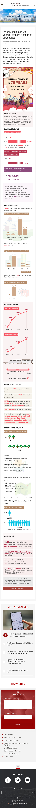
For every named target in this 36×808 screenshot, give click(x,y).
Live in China (8, 757)
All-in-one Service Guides (13, 737)
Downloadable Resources (13, 751)
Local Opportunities (11, 748)
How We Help (18, 684)
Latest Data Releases (11, 754)
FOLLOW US (18, 775)
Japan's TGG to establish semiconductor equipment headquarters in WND (16, 662)
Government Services (11, 740)
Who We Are (8, 734)
